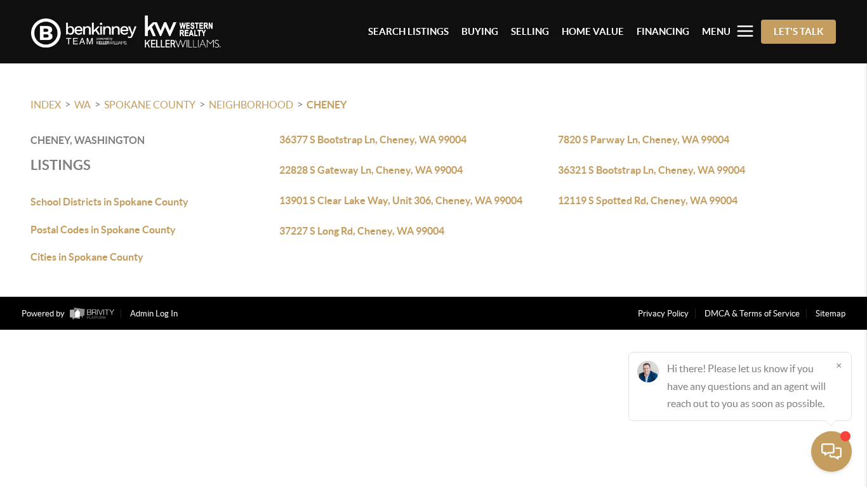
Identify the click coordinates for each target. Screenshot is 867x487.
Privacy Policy (663, 313)
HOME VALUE (593, 31)
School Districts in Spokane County (109, 201)
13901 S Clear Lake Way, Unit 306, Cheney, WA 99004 (400, 200)
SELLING (530, 31)
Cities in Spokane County (86, 257)
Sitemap (830, 313)
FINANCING (663, 31)
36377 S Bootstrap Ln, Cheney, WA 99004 (373, 139)
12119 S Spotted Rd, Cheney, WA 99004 (648, 200)
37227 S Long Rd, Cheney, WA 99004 (361, 231)
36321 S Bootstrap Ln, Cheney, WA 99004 (651, 170)
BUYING (479, 31)
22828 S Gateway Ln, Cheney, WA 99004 (371, 170)
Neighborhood (251, 104)
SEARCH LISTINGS (408, 31)
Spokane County (149, 104)
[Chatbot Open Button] (831, 451)
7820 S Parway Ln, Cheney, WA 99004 (643, 139)
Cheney (327, 104)
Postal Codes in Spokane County (103, 229)
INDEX (45, 104)
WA (82, 104)
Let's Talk (798, 31)
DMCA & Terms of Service (752, 313)
